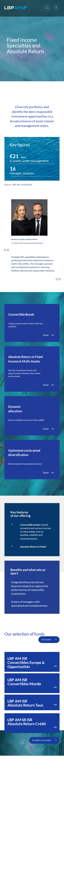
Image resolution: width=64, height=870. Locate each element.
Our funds (46, 639)
